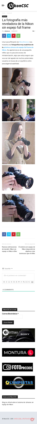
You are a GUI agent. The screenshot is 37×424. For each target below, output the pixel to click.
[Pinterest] (14, 36)
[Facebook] (4, 36)
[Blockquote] (19, 282)
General (9, 13)
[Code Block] (21, 282)
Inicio (3, 13)
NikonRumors (24, 42)
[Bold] (4, 282)
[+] (29, 282)
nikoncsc (7, 31)
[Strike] (11, 282)
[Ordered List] (14, 282)
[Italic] (6, 282)
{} (26, 282)
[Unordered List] (16, 282)
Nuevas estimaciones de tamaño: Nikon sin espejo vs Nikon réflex (9, 249)
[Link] (24, 282)
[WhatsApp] (18, 36)
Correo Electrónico (10, 314)
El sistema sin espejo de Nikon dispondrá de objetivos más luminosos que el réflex (27, 250)
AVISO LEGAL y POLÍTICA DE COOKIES (24, 419)
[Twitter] (9, 36)
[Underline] (9, 282)
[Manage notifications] (32, 419)
